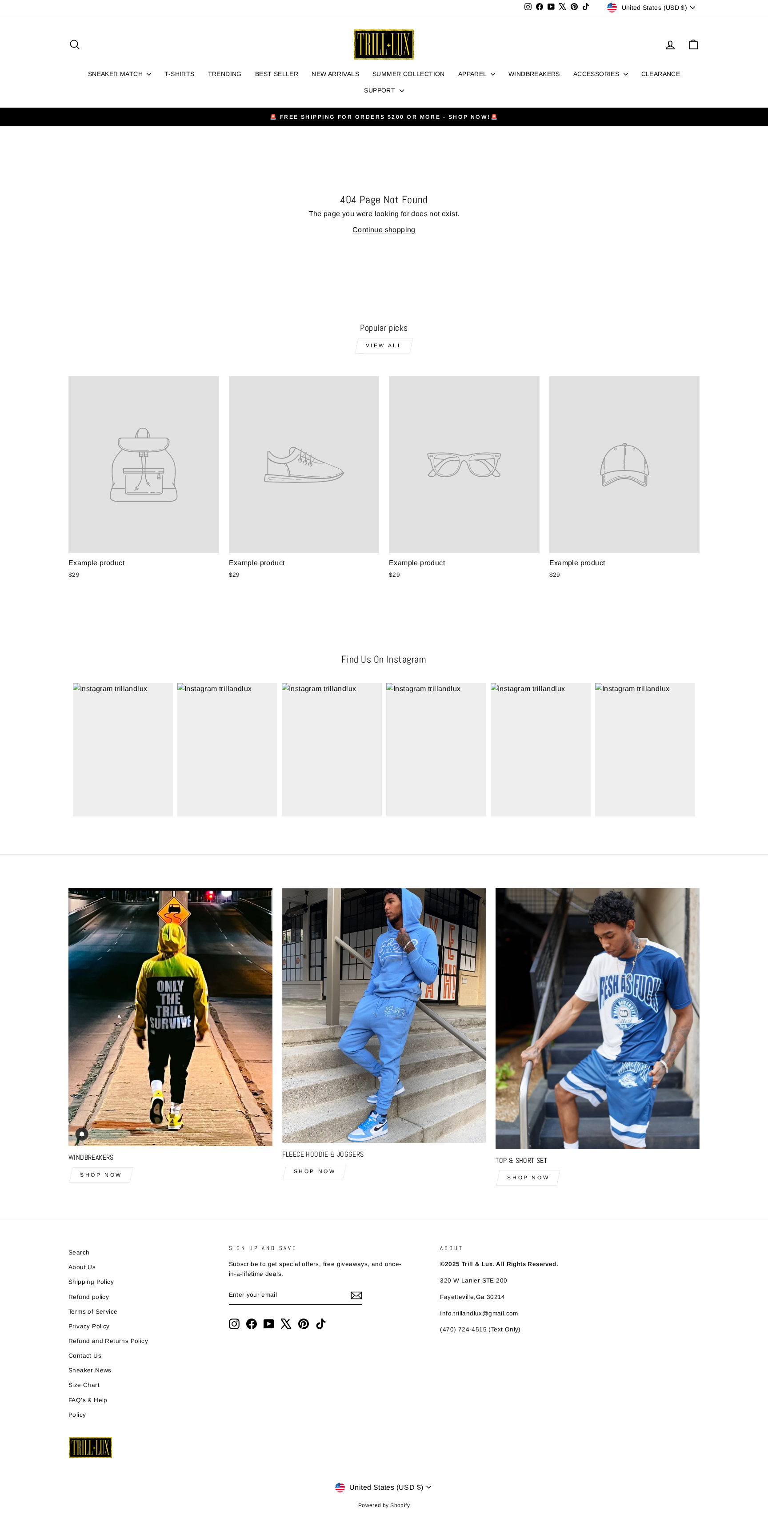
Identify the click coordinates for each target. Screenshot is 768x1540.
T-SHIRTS (179, 73)
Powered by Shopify (384, 1505)
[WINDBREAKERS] (170, 1017)
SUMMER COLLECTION (408, 73)
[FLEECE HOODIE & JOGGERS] (384, 1015)
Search (78, 1252)
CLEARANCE (660, 73)
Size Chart (84, 1385)
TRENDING (225, 73)
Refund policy (88, 1297)
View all (384, 345)
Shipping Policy (91, 1282)
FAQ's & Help (88, 1400)
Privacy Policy (89, 1326)
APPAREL (473, 73)
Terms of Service (92, 1311)
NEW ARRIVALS (335, 73)
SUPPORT (380, 90)
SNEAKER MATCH (116, 73)
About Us (82, 1267)
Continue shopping (384, 229)
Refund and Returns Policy (108, 1341)
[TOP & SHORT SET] (598, 1018)
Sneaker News (90, 1370)
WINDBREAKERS (534, 73)
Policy (77, 1414)
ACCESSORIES (597, 73)
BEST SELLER (276, 73)
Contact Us (84, 1355)
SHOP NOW (101, 1175)
